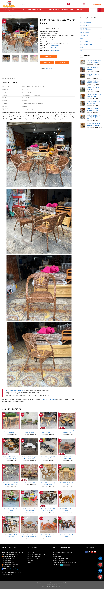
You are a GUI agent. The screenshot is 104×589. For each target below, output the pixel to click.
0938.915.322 (97, 4)
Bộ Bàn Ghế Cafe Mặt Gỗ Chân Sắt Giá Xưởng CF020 (29, 535)
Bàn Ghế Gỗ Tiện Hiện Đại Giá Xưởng (67, 483)
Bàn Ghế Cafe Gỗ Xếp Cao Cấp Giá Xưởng (67, 457)
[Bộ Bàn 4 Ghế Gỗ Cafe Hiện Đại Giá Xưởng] (48, 472)
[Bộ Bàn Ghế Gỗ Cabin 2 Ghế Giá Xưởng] (11, 420)
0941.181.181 (55, 48)
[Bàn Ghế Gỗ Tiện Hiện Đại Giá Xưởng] (66, 472)
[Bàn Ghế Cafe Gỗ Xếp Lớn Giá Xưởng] (66, 498)
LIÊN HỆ (72, 10)
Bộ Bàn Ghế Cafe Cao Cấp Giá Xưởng (67, 535)
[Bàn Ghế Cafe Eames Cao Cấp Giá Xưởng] (29, 498)
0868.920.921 (55, 46)
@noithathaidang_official (14, 390)
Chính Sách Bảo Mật (33, 558)
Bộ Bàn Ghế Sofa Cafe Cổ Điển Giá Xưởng (29, 431)
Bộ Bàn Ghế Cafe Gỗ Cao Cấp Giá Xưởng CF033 (48, 431)
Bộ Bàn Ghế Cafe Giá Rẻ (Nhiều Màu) (10, 535)
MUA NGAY (48, 56)
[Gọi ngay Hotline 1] (100, 564)
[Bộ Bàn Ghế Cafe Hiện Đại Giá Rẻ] (11, 498)
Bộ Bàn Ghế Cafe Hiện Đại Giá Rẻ (11, 509)
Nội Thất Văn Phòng (86, 22)
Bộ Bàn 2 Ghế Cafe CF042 (30, 483)
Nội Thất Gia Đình (85, 26)
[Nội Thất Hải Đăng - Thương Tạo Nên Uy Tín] (9, 4)
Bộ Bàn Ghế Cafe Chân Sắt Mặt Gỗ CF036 (67, 431)
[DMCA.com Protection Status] (65, 564)
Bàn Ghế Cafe (11, 15)
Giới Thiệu (30, 552)
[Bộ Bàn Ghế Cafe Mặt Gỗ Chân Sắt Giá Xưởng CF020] (29, 524)
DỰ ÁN (51, 10)
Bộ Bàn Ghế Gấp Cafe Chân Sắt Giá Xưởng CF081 (48, 509)
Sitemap (29, 562)
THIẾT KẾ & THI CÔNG (39, 10)
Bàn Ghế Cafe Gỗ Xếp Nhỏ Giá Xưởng (48, 535)
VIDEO (57, 10)
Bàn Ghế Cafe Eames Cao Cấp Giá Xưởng (29, 509)
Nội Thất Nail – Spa (86, 44)
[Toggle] (101, 23)
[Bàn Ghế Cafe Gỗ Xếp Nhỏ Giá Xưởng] (48, 524)
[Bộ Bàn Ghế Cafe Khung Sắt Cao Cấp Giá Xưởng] (29, 446)
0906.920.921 (17, 572)
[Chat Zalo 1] (100, 558)
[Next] (35, 35)
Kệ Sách (82, 48)
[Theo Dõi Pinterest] (92, 552)
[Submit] (68, 4)
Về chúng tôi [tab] (11, 78)
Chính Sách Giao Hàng (34, 556)
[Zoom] (4, 51)
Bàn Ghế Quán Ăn (85, 29)
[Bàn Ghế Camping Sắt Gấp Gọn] (48, 446)
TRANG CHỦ (27, 10)
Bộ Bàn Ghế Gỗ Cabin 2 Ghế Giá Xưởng (10, 431)
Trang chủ (4, 15)
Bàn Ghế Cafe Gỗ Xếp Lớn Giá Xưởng (67, 509)
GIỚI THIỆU (64, 10)
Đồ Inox (82, 51)
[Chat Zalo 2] (100, 570)
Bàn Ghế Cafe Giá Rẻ (49, 399)
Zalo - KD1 (47, 62)
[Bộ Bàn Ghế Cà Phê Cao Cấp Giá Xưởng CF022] (11, 446)
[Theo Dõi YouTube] (95, 552)
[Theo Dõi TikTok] (89, 552)
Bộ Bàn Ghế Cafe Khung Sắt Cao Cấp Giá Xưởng (29, 457)
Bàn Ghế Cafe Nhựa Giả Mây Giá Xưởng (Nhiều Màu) (11, 483)
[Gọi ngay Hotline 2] (100, 576)
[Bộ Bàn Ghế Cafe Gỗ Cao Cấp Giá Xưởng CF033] (48, 420)
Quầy (82, 38)
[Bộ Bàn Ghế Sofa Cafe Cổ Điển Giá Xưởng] (29, 420)
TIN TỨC (79, 10)
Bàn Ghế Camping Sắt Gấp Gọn (48, 457)
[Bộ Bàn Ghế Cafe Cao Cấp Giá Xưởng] (66, 524)
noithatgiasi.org (13, 569)
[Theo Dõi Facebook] (86, 552)
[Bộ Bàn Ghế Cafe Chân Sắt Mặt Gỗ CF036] (66, 420)
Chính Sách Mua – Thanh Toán (36, 554)
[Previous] (5, 35)
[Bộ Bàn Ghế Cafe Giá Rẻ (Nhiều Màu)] (11, 524)
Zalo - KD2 (62, 62)
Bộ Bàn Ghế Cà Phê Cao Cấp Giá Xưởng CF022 (11, 457)
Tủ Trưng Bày (84, 35)
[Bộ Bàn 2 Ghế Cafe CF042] (29, 472)
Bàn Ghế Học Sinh (85, 41)
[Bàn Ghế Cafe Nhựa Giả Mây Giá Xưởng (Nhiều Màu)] (11, 472)
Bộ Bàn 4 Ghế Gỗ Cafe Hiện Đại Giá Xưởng (48, 483)
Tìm (99, 10)
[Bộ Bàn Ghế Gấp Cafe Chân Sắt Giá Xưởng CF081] (48, 498)
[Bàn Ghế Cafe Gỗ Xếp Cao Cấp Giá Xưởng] (66, 446)
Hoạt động (30, 560)
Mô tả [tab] (4, 78)
